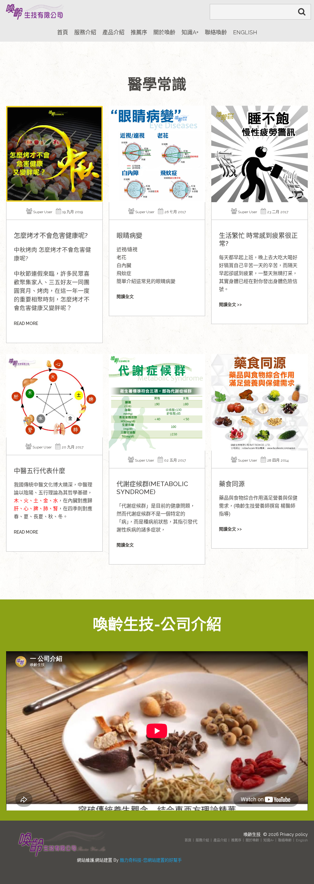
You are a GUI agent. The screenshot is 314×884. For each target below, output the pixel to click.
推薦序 (236, 840)
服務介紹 (202, 840)
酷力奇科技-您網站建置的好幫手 (151, 860)
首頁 (188, 840)
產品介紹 (220, 840)
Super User (42, 212)
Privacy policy (294, 834)
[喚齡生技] (33, 12)
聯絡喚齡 (285, 840)
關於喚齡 (252, 840)
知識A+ (268, 840)
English (302, 840)
